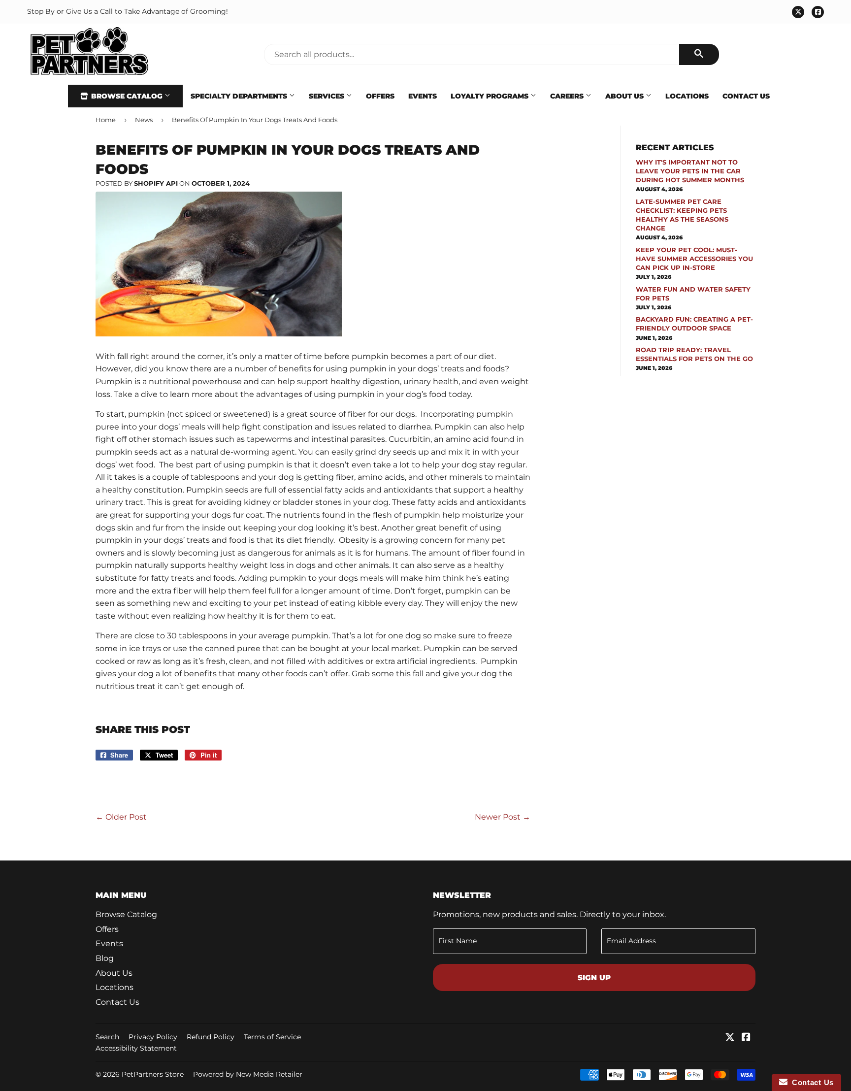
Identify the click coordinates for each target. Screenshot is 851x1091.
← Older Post (121, 817)
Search (107, 1037)
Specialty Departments (240, 96)
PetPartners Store (153, 1074)
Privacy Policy (153, 1037)
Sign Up (594, 977)
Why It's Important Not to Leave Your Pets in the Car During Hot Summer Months (690, 171)
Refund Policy (210, 1037)
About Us (625, 96)
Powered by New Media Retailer (247, 1074)
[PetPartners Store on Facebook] (746, 1038)
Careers (568, 96)
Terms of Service (272, 1037)
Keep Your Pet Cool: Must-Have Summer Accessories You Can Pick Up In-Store (694, 258)
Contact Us (746, 96)
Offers (380, 96)
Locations (687, 96)
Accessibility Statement (136, 1048)
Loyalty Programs (490, 96)
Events (422, 96)
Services (327, 96)
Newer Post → (502, 817)
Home (106, 120)
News (144, 120)
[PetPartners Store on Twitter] (730, 1038)
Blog (105, 958)
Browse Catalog (126, 96)
